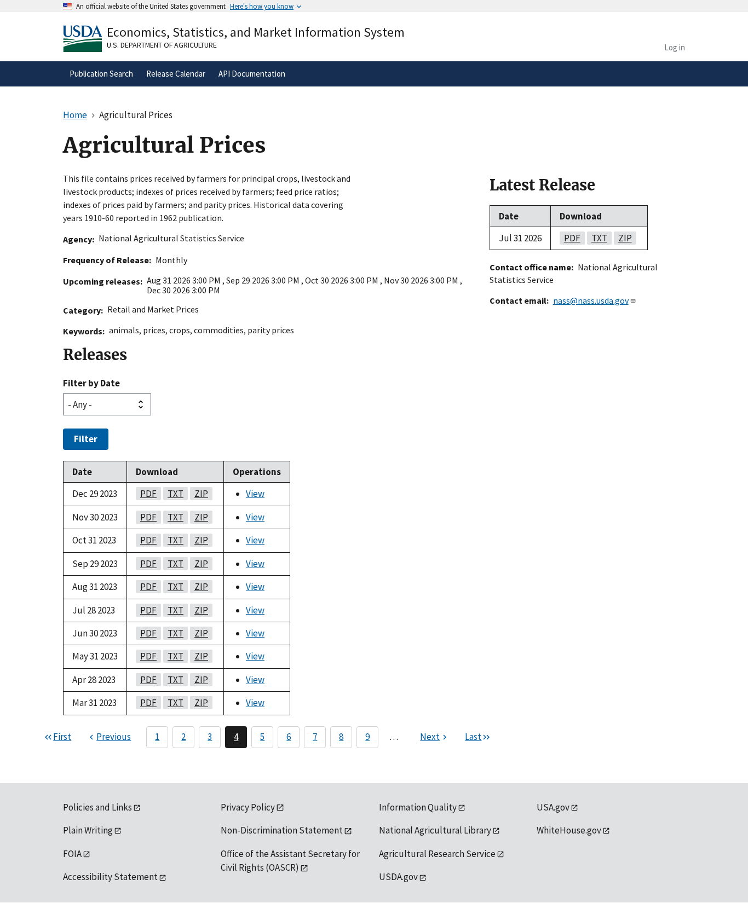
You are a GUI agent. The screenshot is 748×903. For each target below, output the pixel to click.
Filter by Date (91, 383)
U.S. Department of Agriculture (162, 45)
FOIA (72, 854)
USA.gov (553, 807)
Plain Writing (88, 830)
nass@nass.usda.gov (591, 300)
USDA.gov (398, 877)
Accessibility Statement (110, 877)
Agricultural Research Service (437, 854)
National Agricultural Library (435, 830)
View (255, 494)
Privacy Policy (248, 807)
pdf (146, 494)
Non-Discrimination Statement (282, 830)
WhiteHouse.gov (569, 830)
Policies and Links (97, 807)
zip (199, 494)
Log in (674, 47)
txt (173, 494)
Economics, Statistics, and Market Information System (256, 32)
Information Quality (418, 807)
